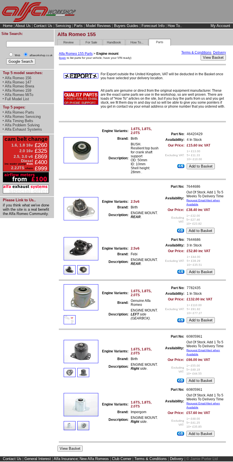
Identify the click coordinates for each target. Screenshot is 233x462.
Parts (78, 26)
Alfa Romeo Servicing (23, 116)
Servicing (63, 26)
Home (8, 26)
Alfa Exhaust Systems (23, 129)
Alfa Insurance (66, 459)
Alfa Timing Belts (19, 121)
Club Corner (121, 459)
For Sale (91, 42)
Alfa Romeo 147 (18, 82)
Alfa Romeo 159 (18, 90)
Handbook (114, 42)
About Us (23, 26)
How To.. (175, 26)
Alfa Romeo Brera (19, 86)
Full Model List (17, 99)
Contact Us (43, 26)
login (63, 57)
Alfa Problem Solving (22, 125)
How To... (136, 42)
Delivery (219, 53)
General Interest (37, 459)
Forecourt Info (153, 26)
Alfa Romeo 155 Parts (76, 54)
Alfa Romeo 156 (18, 78)
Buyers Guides (126, 26)
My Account (220, 26)
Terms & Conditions (196, 53)
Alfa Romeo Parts (19, 112)
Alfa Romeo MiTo (19, 95)
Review (68, 42)
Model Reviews (98, 26)
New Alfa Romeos (94, 459)
